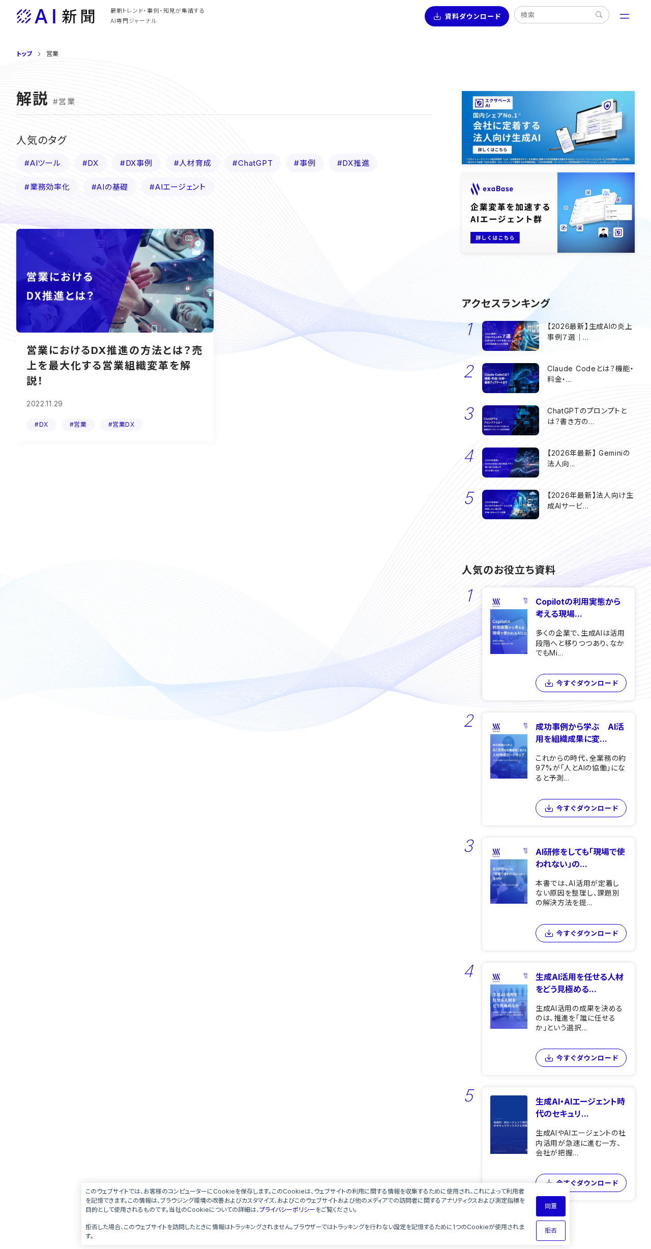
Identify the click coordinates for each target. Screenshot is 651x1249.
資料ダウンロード (473, 16)
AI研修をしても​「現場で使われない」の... (580, 858)
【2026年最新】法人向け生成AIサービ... (590, 500)
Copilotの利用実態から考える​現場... (578, 608)
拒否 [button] (551, 1230)
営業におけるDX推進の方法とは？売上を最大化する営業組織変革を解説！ (114, 365)
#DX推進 (353, 163)
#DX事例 (136, 163)
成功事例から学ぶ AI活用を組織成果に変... (580, 733)
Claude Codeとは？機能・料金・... (590, 373)
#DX (90, 163)
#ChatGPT (252, 163)
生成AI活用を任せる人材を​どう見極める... (580, 983)
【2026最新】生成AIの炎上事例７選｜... (590, 331)
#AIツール (42, 163)
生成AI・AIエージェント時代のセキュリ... (580, 1107)
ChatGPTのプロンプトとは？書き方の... (587, 416)
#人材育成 (193, 163)
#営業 (78, 424)
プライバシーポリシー (287, 1209)
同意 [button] (551, 1206)
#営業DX (121, 424)
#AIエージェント (178, 187)
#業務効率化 (47, 187)
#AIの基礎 (110, 187)
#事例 (304, 163)
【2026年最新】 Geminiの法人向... (588, 458)
